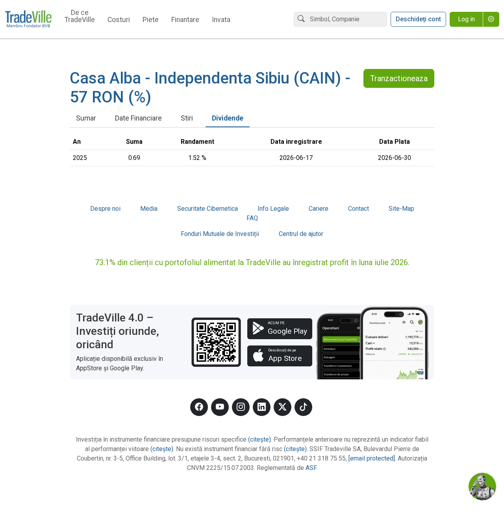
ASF (311, 468)
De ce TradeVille (80, 16)
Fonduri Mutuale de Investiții (220, 234)
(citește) (259, 439)
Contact (358, 208)
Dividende (227, 118)
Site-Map (401, 208)
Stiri (187, 118)
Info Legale (273, 208)
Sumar (86, 118)
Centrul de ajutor (301, 234)
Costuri (118, 20)
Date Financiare (138, 118)
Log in (466, 19)
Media (149, 208)
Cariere (318, 208)
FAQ (252, 218)
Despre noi (105, 208)
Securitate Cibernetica (207, 208)
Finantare (185, 20)
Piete (151, 20)
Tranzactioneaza (399, 78)
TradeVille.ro (28, 19)
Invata (221, 20)
